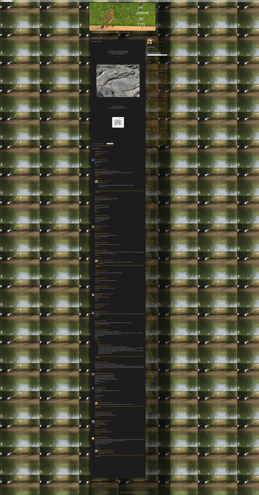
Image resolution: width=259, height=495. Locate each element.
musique (159, 115)
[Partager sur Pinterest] (112, 143)
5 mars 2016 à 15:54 (107, 294)
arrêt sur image (158, 68)
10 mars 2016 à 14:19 (109, 450)
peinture (164, 129)
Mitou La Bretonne (99, 373)
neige (159, 118)
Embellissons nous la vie (153, 86)
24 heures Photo (157, 64)
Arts (159, 71)
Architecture (149, 68)
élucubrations (163, 85)
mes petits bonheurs (163, 114)
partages (162, 128)
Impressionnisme (154, 96)
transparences (149, 142)
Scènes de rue (156, 139)
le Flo (158, 106)
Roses (166, 136)
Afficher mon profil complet (158, 41)
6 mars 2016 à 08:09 (108, 402)
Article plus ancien (139, 480)
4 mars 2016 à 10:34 (103, 151)
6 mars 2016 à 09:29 (105, 421)
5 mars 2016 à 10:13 (104, 242)
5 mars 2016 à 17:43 (108, 260)
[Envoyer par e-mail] (107, 143)
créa (161, 79)
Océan (149, 125)
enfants (149, 88)
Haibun (150, 92)
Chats (166, 75)
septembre (149, 169)
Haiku (166, 92)
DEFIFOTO (149, 81)
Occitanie (163, 124)
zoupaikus (150, 145)
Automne (151, 74)
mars (148, 159)
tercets (158, 140)
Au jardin (151, 73)
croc (96, 320)
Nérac (162, 118)
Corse (157, 79)
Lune (148, 114)
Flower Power (159, 90)
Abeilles (165, 64)
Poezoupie (150, 133)
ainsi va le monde (157, 65)
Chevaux (151, 77)
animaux (151, 66)
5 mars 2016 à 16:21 (101, 320)
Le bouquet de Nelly (157, 103)
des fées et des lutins (157, 81)
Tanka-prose (153, 140)
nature (149, 117)
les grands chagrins (157, 111)
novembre (149, 165)
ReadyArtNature (150, 136)
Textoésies (165, 140)
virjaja (96, 270)
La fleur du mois (157, 101)
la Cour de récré (158, 99)
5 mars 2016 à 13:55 (103, 278)
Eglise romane (162, 84)
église (155, 84)
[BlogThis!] (108, 143)
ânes (166, 65)
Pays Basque (158, 129)
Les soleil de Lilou (164, 111)
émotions (164, 86)
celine (96, 429)
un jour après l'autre (157, 142)
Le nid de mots (163, 106)
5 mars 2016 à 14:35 (104, 286)
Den (96, 159)
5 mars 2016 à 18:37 (104, 361)
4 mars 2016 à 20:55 (103, 196)
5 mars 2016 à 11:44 (102, 270)
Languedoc (149, 102)
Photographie (149, 131)
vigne (161, 144)
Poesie (155, 131)
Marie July (97, 437)
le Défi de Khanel (152, 106)
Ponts (154, 133)
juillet (148, 152)
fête (159, 89)
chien (162, 77)
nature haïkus (153, 118)
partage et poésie (151, 128)
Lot (159, 113)
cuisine (164, 79)
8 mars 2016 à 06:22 (104, 437)
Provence (152, 135)
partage (164, 126)
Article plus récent (97, 480)
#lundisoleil (149, 64)
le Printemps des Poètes (105, 145)
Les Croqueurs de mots (160, 110)
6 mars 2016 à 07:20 (107, 412)
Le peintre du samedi (152, 107)
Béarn (158, 74)
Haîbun (154, 92)
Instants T (153, 98)
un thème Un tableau (155, 144)
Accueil (118, 480)
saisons (155, 137)
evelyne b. (97, 329)
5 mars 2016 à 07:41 (108, 180)
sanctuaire (161, 137)
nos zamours (152, 120)
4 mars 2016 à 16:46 (103, 169)
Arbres (163, 66)
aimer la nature (149, 65)
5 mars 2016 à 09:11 (103, 226)
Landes (164, 101)
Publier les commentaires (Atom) (105, 483)
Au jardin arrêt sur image (163, 73)
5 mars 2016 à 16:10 (103, 304)
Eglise (150, 84)
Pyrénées (157, 135)
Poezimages (165, 132)
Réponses (98, 178)
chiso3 (96, 278)
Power (158, 133)
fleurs (150, 91)
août (148, 151)
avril (148, 157)
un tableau (163, 142)
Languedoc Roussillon (160, 102)
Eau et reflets (156, 82)
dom (96, 387)
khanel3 (97, 226)
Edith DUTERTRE (99, 294)
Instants (97, 145)
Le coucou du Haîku (163, 105)
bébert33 (97, 311)
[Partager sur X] (110, 143)
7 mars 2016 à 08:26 (102, 429)
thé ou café (151, 141)
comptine (149, 79)
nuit (158, 124)
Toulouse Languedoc (158, 141)
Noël (166, 118)
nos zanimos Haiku (150, 121)
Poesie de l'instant (157, 132)
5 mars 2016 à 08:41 (104, 205)
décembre (149, 164)
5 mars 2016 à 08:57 (103, 215)
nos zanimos (161, 120)
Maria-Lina (97, 286)
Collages (157, 78)
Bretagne (149, 75)
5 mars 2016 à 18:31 (104, 329)
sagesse (150, 137)
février (148, 160)
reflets (155, 136)
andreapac (97, 361)
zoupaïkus (156, 145)
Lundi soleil (164, 113)
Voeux (166, 144)
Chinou (96, 169)
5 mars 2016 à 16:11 (103, 311)
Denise (96, 196)
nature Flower (158, 117)
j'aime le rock (159, 98)
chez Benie (158, 77)
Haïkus (155, 93)
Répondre (97, 155)
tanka (161, 139)
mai (148, 156)
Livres (157, 113)
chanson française (159, 75)
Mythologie (164, 115)
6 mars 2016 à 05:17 (108, 373)
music (154, 115)
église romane (150, 85)
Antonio (97, 304)
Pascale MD (97, 233)
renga (159, 136)
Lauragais (149, 103)
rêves (163, 136)
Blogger (137, 492)
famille (148, 89)
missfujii (97, 151)
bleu (164, 74)
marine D (100, 180)
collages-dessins (163, 78)
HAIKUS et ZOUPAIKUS (152, 49)
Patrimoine (150, 129)
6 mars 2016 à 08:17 (107, 344)
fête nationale (165, 89)
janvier (148, 162)
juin (148, 154)
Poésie (112, 145)
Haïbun (158, 92)
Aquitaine (157, 66)
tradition (164, 141)
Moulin (150, 115)
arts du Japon (165, 71)
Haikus (150, 93)
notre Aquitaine (158, 121)
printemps (162, 133)
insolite (160, 96)
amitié (163, 65)
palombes (156, 126)
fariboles (154, 89)
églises (157, 85)
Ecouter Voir (164, 82)
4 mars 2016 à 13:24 (101, 159)
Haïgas (162, 92)
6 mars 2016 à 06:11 (101, 387)
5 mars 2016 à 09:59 (105, 233)
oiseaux (155, 125)
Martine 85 (97, 242)
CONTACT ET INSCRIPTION (153, 58)
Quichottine (97, 421)
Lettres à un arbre (151, 113)
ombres (161, 125)
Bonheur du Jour (99, 412)
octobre (149, 167)
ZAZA (96, 250)
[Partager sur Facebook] (111, 143)
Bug (154, 75)
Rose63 (96, 215)
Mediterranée (155, 114)
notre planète (152, 124)
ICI (118, 56)
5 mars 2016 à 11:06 (102, 250)
